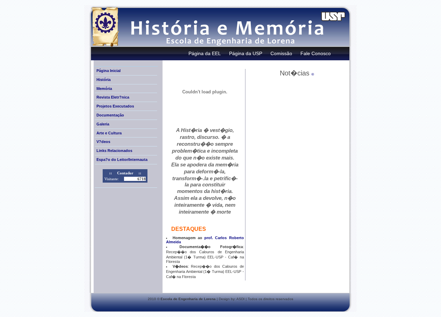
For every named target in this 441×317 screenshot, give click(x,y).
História (103, 80)
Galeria (102, 124)
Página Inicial (108, 71)
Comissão (281, 53)
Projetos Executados (115, 106)
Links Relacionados (114, 151)
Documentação (110, 115)
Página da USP (245, 53)
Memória (104, 88)
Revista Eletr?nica (112, 97)
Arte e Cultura (109, 133)
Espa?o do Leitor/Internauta (121, 159)
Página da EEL (204, 53)
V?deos (103, 142)
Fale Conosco (315, 53)
